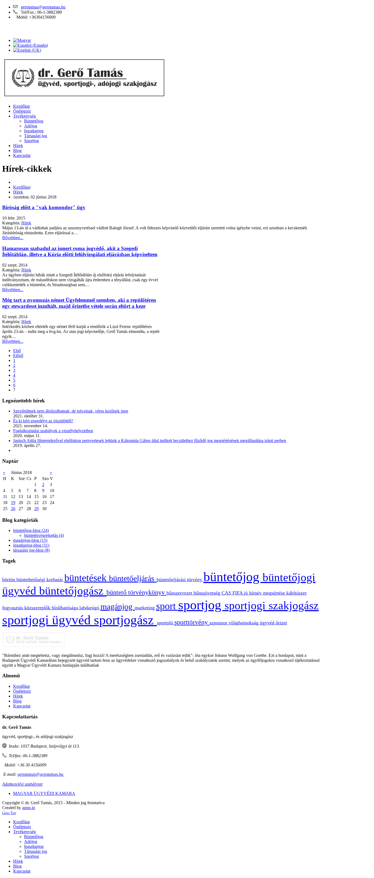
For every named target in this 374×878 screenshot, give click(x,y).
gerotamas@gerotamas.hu (43, 7)
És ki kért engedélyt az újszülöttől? (43, 420)
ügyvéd (268, 622)
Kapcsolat (21, 706)
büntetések (86, 577)
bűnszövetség (207, 593)
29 (36, 508)
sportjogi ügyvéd (48, 620)
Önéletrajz (22, 691)
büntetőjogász (73, 590)
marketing (145, 607)
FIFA (238, 593)
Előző (18, 355)
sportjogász (125, 620)
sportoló (165, 622)
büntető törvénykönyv (136, 592)
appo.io (28, 807)
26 (13, 508)
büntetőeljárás (133, 578)
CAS (226, 593)
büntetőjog (233, 576)
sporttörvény (191, 622)
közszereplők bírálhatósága (51, 607)
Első (17, 350)
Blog (17, 701)
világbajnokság (244, 622)
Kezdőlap (21, 187)
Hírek (18, 192)
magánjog (117, 606)
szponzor (219, 622)
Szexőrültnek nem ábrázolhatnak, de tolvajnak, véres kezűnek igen (70, 411)
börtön (9, 579)
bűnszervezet (180, 593)
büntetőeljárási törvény (180, 579)
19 (13, 502)
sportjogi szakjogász (272, 605)
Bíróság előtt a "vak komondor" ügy (43, 207)
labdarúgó (89, 607)
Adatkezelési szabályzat (22, 784)
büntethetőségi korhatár (40, 579)
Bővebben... (12, 237)
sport (167, 606)
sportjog (201, 605)
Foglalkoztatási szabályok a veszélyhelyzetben (53, 430)
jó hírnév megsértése (265, 593)
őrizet (281, 622)
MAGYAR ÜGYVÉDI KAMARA (44, 793)
